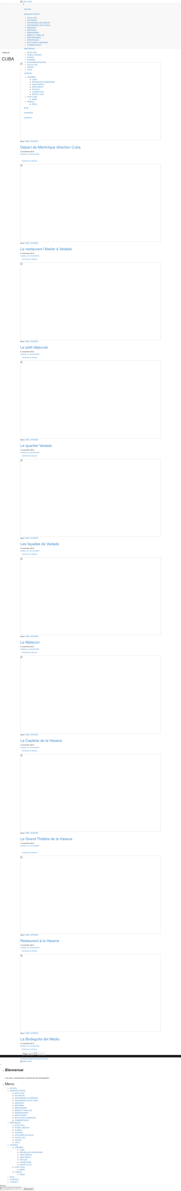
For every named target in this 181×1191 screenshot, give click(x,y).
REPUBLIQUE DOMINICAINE (31, 1152)
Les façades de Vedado (39, 543)
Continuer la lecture (29, 160)
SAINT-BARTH (25, 1157)
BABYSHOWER (33, 32)
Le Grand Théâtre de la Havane (46, 838)
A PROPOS (14, 1179)
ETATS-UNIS (20, 1167)
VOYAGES (34, 141)
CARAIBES (19, 1147)
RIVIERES (19, 1132)
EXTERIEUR (32, 20)
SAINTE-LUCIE (26, 1164)
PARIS (22, 1174)
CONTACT (14, 1182)
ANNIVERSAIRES (34, 37)
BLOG (12, 1177)
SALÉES (18, 1140)
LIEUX (17, 1142)
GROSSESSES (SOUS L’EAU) (38, 25)
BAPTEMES (31, 30)
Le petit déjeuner (34, 347)
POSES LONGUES (22, 1127)
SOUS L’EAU (32, 18)
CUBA (27, 141)
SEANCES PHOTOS (32, 14)
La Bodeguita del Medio (40, 1038)
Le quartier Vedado (36, 445)
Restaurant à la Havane (39, 940)
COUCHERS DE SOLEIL (24, 1135)
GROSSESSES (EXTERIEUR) (38, 22)
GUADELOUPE (25, 1162)
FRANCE (18, 1172)
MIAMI (22, 1169)
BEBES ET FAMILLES (35, 35)
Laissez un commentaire (29, 154)
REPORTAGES (33, 40)
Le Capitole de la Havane (41, 740)
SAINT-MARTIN (26, 1154)
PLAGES (18, 1130)
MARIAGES (31, 27)
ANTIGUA (23, 1159)
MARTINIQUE (29, 48)
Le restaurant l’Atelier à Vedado (46, 248)
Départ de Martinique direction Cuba (50, 147)
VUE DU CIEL (20, 1137)
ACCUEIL (27, 9)
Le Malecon (30, 642)
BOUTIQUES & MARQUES (37, 42)
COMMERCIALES (34, 45)
